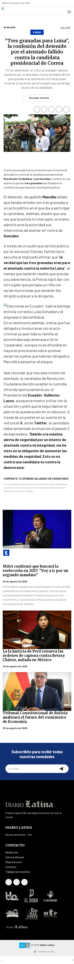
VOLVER (65, 27)
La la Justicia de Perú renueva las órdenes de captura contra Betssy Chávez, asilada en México (34, 655)
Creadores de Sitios (46, 952)
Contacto (10, 866)
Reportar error (13, 862)
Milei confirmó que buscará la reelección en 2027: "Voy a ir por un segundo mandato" (35, 570)
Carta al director (14, 857)
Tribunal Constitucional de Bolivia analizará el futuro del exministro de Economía (35, 717)
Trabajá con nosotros (17, 871)
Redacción (11, 852)
